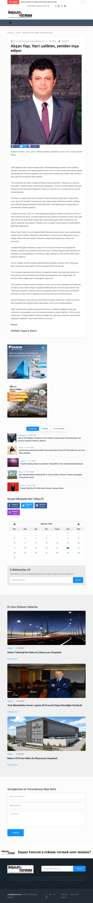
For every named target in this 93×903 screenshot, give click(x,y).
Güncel (18, 33)
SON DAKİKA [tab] (33, 429)
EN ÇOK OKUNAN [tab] (59, 429)
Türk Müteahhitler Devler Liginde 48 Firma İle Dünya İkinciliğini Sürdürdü (44, 705)
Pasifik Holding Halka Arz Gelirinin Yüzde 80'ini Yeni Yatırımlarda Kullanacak (51, 464)
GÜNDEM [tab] (45, 429)
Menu (10, 23)
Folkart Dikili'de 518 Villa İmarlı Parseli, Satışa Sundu (41, 488)
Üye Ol (78, 580)
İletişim (63, 897)
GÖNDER (15, 832)
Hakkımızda (74, 894)
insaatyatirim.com (14, 894)
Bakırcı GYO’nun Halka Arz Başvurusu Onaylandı (32, 758)
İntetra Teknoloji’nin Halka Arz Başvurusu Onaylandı (34, 652)
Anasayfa (10, 33)
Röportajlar (21, 435)
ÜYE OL (79, 868)
